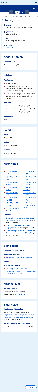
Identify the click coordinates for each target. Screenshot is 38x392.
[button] (35, 2)
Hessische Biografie (16, 16)
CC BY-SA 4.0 (20, 294)
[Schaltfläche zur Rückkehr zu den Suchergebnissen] (2, 8)
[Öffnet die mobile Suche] (34, 8)
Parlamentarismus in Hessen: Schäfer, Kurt (20, 257)
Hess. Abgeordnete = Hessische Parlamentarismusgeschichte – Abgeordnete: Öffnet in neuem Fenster (21, 271)
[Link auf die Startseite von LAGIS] (10, 2)
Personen (6, 16)
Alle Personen (28, 16)
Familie (31, 387)
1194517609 (10, 47)
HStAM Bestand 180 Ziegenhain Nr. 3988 (29, 205)
